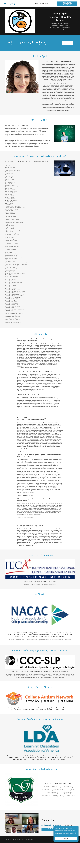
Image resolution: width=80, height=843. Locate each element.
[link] (10, 4)
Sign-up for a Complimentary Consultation (67, 3)
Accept (66, 838)
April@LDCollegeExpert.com (51, 825)
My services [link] (44, 3)
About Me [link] (35, 3)
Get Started (67, 43)
